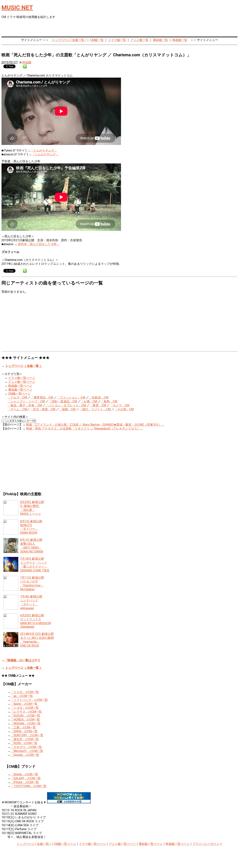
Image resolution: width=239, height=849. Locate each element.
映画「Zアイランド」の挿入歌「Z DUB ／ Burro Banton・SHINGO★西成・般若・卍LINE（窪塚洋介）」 (95, 424)
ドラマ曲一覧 (117, 40)
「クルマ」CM (17, 397)
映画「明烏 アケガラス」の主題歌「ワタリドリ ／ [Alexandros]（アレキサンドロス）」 (84, 428)
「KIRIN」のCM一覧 (24, 731)
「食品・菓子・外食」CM (24, 405)
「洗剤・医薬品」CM (63, 401)
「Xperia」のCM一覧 (24, 774)
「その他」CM (124, 409)
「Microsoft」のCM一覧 (26, 751)
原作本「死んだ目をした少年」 (39, 244)
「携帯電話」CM (42, 397)
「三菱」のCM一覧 (23, 727)
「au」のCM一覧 (21, 696)
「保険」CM (67, 409)
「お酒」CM (89, 401)
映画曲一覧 (179, 40)
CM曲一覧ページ (19, 393)
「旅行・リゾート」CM (95, 409)
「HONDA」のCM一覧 (25, 719)
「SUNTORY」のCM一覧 (26, 735)
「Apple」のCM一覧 (24, 704)
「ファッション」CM (71, 397)
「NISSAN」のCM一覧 (25, 723)
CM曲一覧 (97, 40)
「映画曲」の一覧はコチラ (22, 660)
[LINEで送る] (25, 66)
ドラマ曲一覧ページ (21, 378)
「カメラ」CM (119, 405)
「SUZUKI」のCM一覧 (25, 715)
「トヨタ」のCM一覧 (24, 707)
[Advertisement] (194, 28)
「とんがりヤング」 (43, 150)
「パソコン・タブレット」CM (66, 405)
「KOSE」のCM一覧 (23, 743)
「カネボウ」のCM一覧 (26, 747)
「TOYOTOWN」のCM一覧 (28, 786)
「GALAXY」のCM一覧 (25, 778)
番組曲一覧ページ (20, 389)
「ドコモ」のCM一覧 (24, 692)
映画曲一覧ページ (20, 385)
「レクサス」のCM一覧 (26, 711)
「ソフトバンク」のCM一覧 (29, 700)
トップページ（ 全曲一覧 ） (24, 366)
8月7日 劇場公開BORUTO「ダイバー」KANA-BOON (31, 526)
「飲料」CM (109, 401)
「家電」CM (98, 405)
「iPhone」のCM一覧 (24, 782)
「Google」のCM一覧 (24, 755)
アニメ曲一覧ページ (21, 382)
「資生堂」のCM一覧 (24, 739)
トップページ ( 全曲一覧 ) (69, 40)
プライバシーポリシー (207, 844)
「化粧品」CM (98, 397)
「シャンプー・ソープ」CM (26, 401)
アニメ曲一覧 (139, 40)
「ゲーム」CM (17, 409)
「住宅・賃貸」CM (42, 409)
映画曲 (26, 62)
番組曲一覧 (160, 40)
